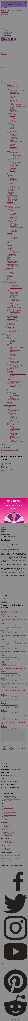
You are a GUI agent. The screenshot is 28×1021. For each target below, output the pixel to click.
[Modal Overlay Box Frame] (14, 510)
